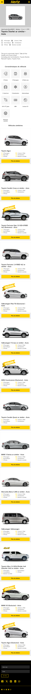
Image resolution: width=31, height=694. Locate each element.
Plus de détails (15, 161)
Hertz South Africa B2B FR (7, 29)
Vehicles (18, 29)
